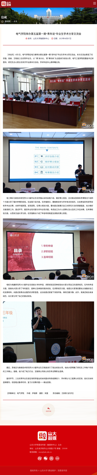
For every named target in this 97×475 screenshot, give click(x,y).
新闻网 (7, 21)
